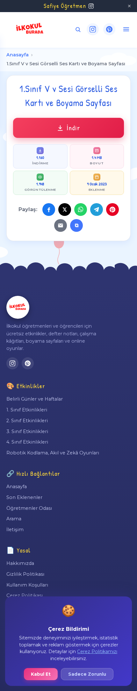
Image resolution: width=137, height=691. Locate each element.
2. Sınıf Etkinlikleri (27, 421)
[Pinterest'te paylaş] (112, 209)
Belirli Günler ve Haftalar (34, 399)
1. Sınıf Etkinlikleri (26, 410)
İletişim (15, 529)
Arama (13, 519)
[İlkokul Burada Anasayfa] (30, 29)
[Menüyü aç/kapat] (126, 29)
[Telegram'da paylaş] (96, 209)
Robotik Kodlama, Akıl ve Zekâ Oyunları (52, 453)
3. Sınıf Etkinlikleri (27, 431)
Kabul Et (41, 674)
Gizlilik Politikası (25, 574)
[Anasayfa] (17, 307)
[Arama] (78, 29)
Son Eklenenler (24, 497)
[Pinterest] (109, 29)
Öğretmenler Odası (29, 508)
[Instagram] (93, 29)
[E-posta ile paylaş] (60, 225)
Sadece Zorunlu (87, 674)
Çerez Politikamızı (97, 651)
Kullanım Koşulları (27, 585)
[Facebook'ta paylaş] (48, 209)
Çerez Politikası (24, 595)
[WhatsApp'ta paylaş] (80, 209)
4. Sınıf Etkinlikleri (27, 442)
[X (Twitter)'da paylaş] (64, 209)
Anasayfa (17, 55)
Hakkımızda (20, 563)
